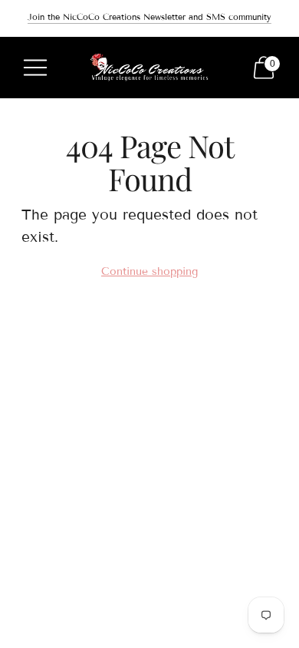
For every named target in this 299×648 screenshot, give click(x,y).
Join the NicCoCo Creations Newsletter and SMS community (149, 17)
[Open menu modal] (35, 67)
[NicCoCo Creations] (149, 68)
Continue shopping (149, 271)
